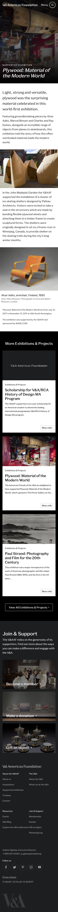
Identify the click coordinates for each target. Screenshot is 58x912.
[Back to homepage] (20, 5)
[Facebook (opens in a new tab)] (6, 867)
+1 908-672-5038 (10, 853)
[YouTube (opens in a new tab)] (39, 867)
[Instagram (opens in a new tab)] (31, 867)
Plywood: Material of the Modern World (25, 478)
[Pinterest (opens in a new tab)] (22, 867)
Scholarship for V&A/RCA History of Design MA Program (26, 394)
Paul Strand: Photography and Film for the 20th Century (27, 557)
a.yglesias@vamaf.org (31, 853)
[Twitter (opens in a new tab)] (14, 867)
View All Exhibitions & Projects (28, 607)
